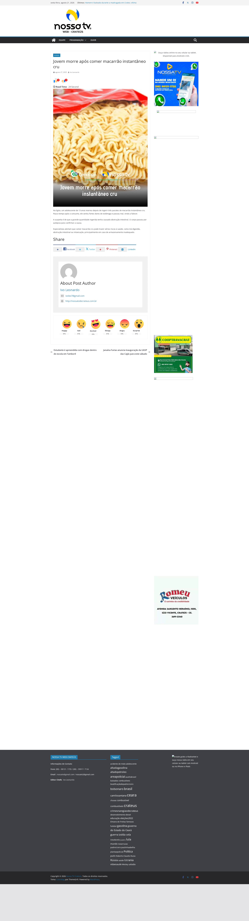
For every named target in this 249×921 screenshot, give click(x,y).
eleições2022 (126, 818)
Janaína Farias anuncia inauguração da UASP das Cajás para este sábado (125, 352)
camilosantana (118, 795)
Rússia (114, 860)
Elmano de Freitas (118, 821)
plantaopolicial (116, 852)
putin (113, 855)
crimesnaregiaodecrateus (124, 810)
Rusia (133, 856)
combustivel (123, 800)
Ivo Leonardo (74, 72)
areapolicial (117, 776)
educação (115, 818)
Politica (128, 851)
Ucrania (129, 860)
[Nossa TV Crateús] (54, 40)
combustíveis (116, 806)
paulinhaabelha (128, 847)
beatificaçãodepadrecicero (121, 784)
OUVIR (93, 40)
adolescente (131, 764)
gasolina (122, 826)
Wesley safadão (129, 864)
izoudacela (115, 839)
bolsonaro (116, 789)
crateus (130, 805)
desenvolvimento (117, 814)
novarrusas (123, 844)
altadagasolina (118, 767)
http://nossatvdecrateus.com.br (81, 301)
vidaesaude (116, 864)
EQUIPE (62, 40)
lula (128, 839)
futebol (113, 826)
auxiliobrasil (131, 777)
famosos (130, 821)
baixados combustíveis (120, 780)
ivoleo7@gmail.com (74, 295)
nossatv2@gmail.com (85, 774)
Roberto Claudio (123, 856)
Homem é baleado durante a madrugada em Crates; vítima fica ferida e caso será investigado (110, 3)
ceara (132, 795)
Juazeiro (123, 840)
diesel (128, 814)
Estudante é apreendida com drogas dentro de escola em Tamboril (75, 352)
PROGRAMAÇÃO (77, 40)
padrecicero (115, 847)
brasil (128, 788)
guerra (114, 834)
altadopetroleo (118, 771)
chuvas (113, 800)
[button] (85, 40)
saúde (121, 860)
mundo (113, 843)
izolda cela (125, 834)
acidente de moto (118, 764)
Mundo (56, 55)
